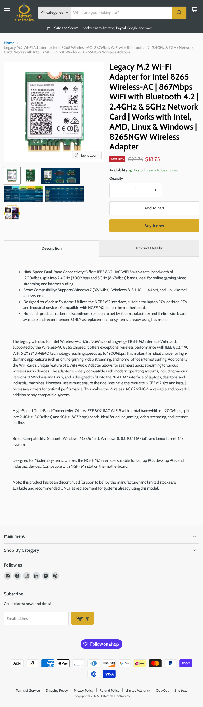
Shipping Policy (57, 690)
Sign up (82, 618)
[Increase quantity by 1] (155, 190)
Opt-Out (162, 690)
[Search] (179, 13)
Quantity (116, 178)
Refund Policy (109, 690)
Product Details (149, 248)
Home (9, 43)
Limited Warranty (137, 690)
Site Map (180, 690)
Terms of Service (28, 690)
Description (51, 248)
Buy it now (154, 225)
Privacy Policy (84, 690)
